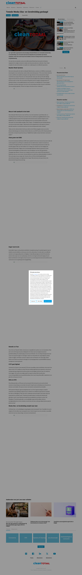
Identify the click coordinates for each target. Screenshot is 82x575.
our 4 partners (35, 274)
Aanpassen (33, 301)
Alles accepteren (48, 301)
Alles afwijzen (40, 301)
